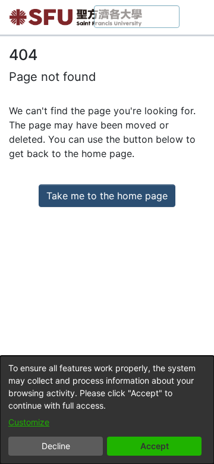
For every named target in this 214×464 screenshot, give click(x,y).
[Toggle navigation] (196, 17)
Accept (154, 446)
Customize (28, 422)
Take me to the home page (107, 196)
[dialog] (107, 410)
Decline (56, 446)
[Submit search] (172, 17)
